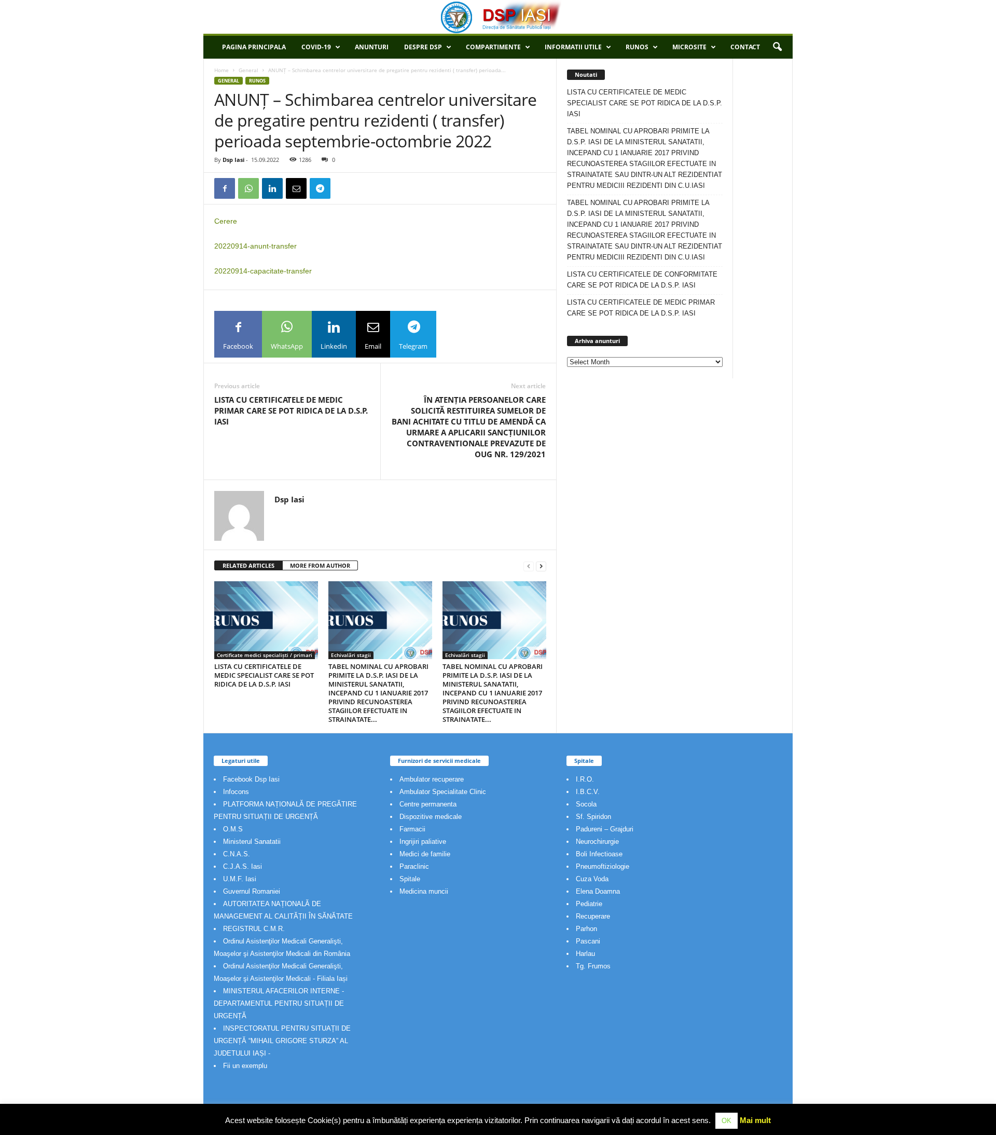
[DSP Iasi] (498, 17)
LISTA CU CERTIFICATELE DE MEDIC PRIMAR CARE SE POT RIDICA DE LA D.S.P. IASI (291, 410)
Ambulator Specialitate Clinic (442, 792)
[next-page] (541, 565)
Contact (745, 47)
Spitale (409, 879)
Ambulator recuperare (431, 779)
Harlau (585, 954)
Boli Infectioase (599, 854)
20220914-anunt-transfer (255, 246)
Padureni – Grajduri (604, 829)
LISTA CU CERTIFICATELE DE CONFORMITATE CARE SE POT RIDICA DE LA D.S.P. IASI (642, 279)
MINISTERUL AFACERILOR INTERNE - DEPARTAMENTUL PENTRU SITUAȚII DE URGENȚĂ (279, 1003)
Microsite (689, 47)
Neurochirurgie (597, 841)
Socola (586, 804)
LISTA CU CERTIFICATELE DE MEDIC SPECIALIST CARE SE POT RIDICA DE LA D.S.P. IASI (264, 675)
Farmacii (412, 829)
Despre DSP (423, 47)
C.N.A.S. (236, 854)
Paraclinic (414, 866)
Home (221, 70)
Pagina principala (254, 47)
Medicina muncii (423, 891)
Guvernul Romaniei (251, 891)
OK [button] (726, 1121)
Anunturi (372, 47)
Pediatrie (589, 904)
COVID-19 (316, 47)
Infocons (236, 792)
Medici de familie (424, 854)
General (248, 70)
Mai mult (755, 1120)
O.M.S (233, 829)
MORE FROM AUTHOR (320, 565)
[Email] (296, 188)
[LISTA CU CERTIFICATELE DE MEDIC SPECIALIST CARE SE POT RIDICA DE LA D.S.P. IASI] (266, 620)
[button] (777, 47)
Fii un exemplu (245, 1066)
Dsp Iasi (233, 159)
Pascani (588, 941)
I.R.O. (585, 779)
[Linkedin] (272, 188)
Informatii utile (573, 47)
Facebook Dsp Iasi (251, 779)
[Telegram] (320, 188)
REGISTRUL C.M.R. (254, 929)
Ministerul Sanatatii (252, 841)
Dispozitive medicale (430, 817)
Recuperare (593, 916)
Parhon (586, 929)
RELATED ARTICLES (248, 565)
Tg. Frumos (593, 966)
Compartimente (493, 47)
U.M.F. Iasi (239, 879)
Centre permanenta (428, 804)
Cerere (225, 221)
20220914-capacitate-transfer (263, 271)
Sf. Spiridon (593, 817)
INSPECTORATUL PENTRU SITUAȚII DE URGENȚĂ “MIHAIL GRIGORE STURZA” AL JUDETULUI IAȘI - (282, 1040)
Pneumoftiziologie (602, 866)
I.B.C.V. (588, 792)
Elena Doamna (598, 891)
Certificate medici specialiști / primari (264, 655)
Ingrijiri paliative (422, 841)
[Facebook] (224, 188)
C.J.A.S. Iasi (242, 866)
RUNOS (637, 47)
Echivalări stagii (351, 655)
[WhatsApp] (248, 188)
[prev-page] (528, 565)
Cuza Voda (592, 879)
